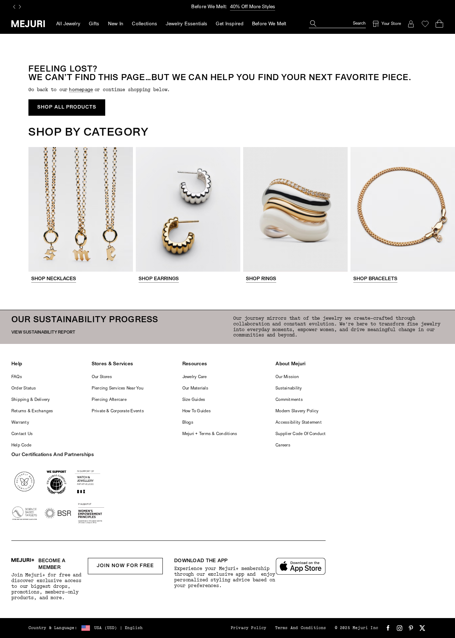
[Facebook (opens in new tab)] (388, 628)
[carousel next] (20, 7)
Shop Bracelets (375, 279)
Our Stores (102, 377)
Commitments (289, 400)
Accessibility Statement (298, 422)
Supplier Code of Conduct (300, 434)
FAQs (16, 377)
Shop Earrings (159, 279)
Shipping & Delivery (30, 400)
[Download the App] (301, 566)
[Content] (80, 209)
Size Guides (193, 400)
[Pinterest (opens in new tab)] (411, 628)
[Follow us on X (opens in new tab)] (422, 628)
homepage (81, 90)
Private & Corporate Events (118, 411)
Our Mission (287, 377)
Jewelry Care (194, 377)
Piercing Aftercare (109, 400)
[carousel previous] (14, 7)
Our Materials (195, 388)
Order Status (23, 388)
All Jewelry (68, 24)
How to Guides (196, 411)
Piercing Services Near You (117, 388)
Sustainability (288, 388)
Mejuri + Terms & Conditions (209, 434)
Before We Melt (269, 24)
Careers (282, 445)
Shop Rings (261, 279)
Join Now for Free (125, 566)
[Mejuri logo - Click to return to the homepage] (28, 23)
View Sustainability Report (43, 332)
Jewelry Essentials (186, 24)
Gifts (94, 24)
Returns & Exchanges (32, 411)
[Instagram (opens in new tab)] (399, 628)
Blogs (187, 422)
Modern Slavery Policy (296, 411)
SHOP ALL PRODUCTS (66, 107)
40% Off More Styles (252, 7)
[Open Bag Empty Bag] (439, 24)
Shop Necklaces (53, 279)
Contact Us (22, 434)
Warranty (20, 422)
